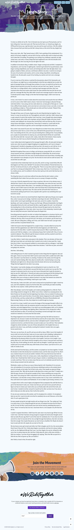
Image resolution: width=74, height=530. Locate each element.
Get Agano (68, 2)
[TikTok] (42, 473)
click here (56, 503)
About (44, 2)
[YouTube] (47, 473)
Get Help (32, 2)
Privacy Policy (47, 527)
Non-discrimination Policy (57, 527)
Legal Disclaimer (66, 527)
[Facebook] (37, 473)
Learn (28, 2)
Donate (63, 2)
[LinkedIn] (62, 473)
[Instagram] (32, 473)
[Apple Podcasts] (57, 473)
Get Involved (38, 2)
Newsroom (50, 2)
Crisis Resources (57, 2)
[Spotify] (52, 473)
